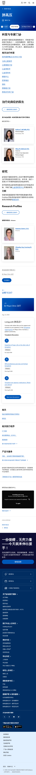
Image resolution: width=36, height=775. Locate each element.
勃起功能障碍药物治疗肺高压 (10, 414)
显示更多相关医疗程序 (8, 444)
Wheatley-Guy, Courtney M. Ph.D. (23, 248)
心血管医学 (6, 69)
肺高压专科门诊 (8, 92)
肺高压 (7, 15)
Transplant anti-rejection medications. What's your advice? (17, 383)
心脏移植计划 (7, 65)
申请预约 (6, 280)
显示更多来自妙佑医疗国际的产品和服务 (14, 460)
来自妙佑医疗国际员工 (8, 270)
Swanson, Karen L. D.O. (22, 228)
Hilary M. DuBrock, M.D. (22, 149)
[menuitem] (14, 26)
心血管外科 (6, 73)
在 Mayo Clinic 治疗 (27, 26)
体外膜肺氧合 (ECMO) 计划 (12, 57)
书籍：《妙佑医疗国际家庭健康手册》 (13, 456)
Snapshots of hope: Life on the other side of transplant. (17, 346)
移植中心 (5, 77)
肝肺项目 (5, 80)
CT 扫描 (4, 431)
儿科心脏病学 (7, 61)
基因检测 (4, 439)
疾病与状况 (7, 8)
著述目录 (15, 200)
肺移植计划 (6, 88)
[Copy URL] (29, 499)
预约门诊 (7, 20)
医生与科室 (14, 26)
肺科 (3, 84)
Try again (18, 503)
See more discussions (13, 397)
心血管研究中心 (18, 187)
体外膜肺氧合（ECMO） (9, 435)
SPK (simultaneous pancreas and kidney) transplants (16, 365)
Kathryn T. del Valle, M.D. (22, 129)
